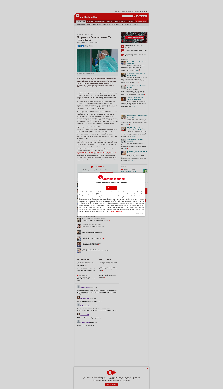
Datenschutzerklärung (115, 211)
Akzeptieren (111, 188)
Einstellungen (139, 214)
